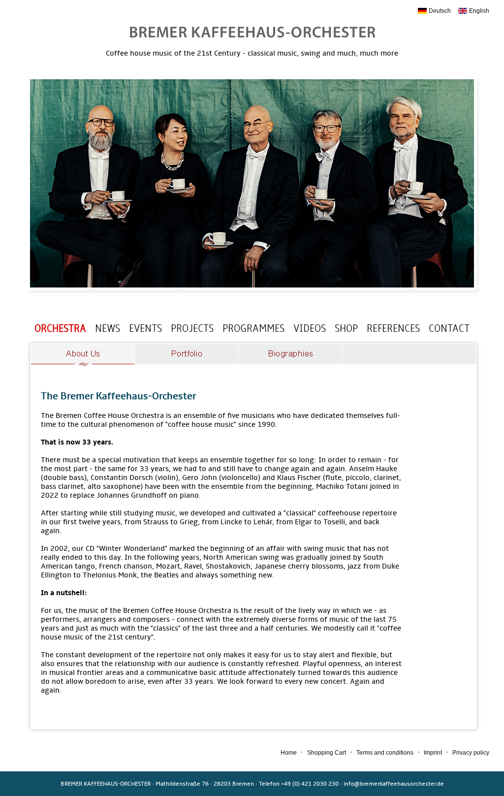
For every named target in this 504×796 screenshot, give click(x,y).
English (479, 10)
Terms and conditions (384, 752)
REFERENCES (393, 328)
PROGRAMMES (253, 328)
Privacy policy (470, 752)
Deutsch (440, 10)
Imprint (433, 752)
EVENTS (145, 328)
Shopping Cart (326, 752)
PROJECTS (192, 328)
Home (289, 752)
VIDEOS (309, 328)
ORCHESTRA (60, 328)
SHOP (346, 328)
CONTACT (449, 328)
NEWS (107, 328)
